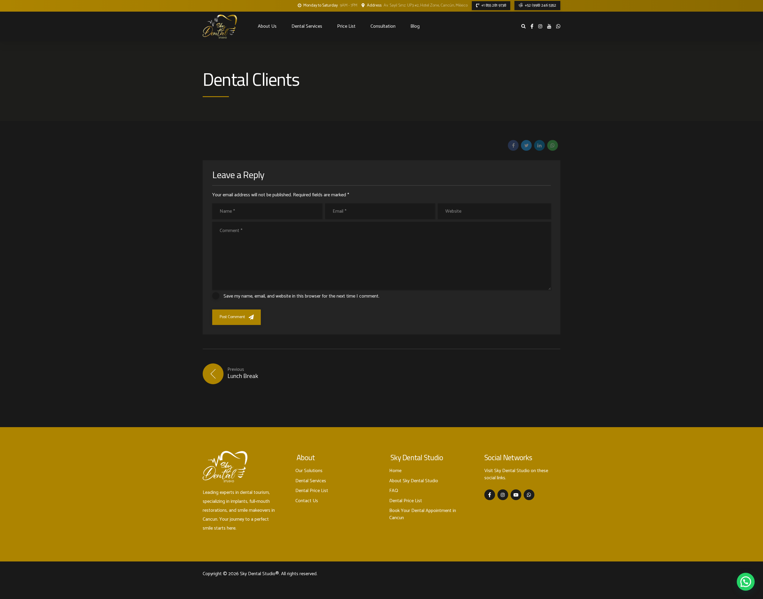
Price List (346, 26)
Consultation (383, 26)
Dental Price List (311, 491)
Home (395, 471)
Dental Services (306, 26)
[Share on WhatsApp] (552, 145)
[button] (746, 582)
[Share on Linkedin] (539, 145)
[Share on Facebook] (513, 145)
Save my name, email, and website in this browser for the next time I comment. (301, 296)
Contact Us (306, 501)
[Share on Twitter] (526, 145)
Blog (415, 26)
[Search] (523, 26)
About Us (267, 26)
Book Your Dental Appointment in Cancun (422, 514)
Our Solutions (308, 471)
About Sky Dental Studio (413, 481)
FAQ (393, 491)
